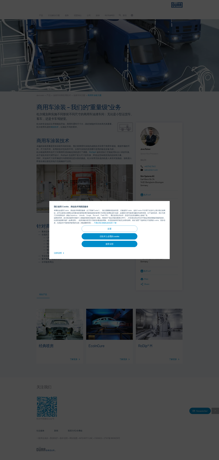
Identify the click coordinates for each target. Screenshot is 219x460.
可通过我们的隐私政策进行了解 (105, 223)
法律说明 (58, 253)
